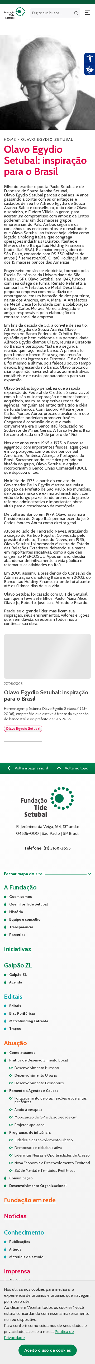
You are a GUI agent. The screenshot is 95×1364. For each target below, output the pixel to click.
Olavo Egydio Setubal (23, 728)
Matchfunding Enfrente (28, 1021)
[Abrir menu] (87, 13)
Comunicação (21, 1178)
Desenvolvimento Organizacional (37, 1186)
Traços (15, 1028)
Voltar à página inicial (31, 768)
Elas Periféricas (22, 1013)
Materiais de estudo (26, 1257)
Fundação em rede (30, 1200)
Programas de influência (30, 1132)
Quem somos (20, 896)
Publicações (19, 1241)
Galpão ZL (18, 974)
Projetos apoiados (30, 1125)
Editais (15, 1006)
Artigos (15, 1249)
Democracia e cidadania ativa (38, 1147)
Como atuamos (22, 1052)
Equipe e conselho (25, 919)
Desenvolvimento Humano (37, 1068)
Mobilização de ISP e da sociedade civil (46, 1117)
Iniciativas (17, 949)
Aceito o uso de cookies (47, 1350)
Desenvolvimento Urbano (36, 1075)
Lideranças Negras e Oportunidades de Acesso (52, 1155)
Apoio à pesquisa (28, 1109)
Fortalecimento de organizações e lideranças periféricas (51, 1100)
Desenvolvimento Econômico (39, 1083)
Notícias (15, 1216)
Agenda (15, 982)
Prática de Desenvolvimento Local (38, 1060)
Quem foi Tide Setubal (28, 904)
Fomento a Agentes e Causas (33, 1090)
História (16, 912)
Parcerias (17, 934)
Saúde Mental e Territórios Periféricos (45, 1170)
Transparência (21, 927)
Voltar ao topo (76, 768)
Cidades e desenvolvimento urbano (44, 1140)
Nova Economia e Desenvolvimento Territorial (52, 1163)
